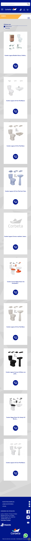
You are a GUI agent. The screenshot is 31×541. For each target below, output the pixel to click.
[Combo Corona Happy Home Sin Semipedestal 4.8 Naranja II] (15, 268)
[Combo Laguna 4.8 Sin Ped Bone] (15, 132)
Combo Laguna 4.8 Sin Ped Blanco (15, 100)
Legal (4, 506)
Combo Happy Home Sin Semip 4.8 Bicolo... (15, 418)
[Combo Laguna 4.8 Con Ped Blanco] (15, 449)
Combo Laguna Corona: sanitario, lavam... (15, 236)
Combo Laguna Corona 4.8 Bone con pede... (16, 373)
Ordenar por (7, 24)
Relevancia (9, 26)
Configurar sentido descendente (5, 30)
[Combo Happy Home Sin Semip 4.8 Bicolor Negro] (15, 404)
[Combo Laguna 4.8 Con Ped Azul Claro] (15, 177)
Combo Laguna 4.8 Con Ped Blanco (15, 462)
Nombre (8, 28)
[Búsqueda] (28, 4)
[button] (20, 9)
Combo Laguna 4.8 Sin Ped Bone (15, 146)
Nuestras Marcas (8, 501)
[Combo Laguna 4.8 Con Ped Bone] (15, 313)
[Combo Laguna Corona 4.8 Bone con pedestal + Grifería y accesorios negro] (15, 358)
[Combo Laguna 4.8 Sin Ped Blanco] (15, 87)
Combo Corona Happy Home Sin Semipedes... (15, 282)
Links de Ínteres (7, 504)
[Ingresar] (15, 66)
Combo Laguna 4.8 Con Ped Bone (15, 327)
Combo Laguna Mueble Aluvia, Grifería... (15, 55)
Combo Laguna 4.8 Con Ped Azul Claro (15, 191)
